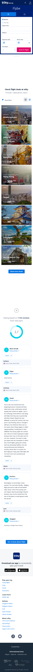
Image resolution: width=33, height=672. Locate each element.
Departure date (6, 39)
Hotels (4, 588)
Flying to (4, 32)
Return (6, 19)
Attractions (5, 591)
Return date (20, 39)
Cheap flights (6, 582)
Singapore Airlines (7, 603)
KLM (3, 609)
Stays (4, 585)
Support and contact (8, 629)
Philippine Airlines (7, 606)
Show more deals (16, 271)
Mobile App (5, 597)
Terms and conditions (8, 621)
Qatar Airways (6, 611)
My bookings (6, 623)
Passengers (5, 46)
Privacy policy (6, 626)
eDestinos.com (22, 654)
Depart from (5, 25)
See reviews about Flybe (16, 542)
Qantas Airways (7, 614)
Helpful (7, 355)
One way (6, 22)
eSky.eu (7, 654)
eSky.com (13, 654)
